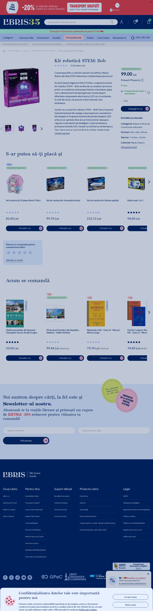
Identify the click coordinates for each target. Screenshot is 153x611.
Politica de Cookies (88, 609)
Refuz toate (130, 604)
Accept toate (130, 597)
